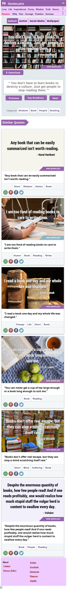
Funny (31, 9)
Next (55, 98)
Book (33, 110)
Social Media (37, 20)
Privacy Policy (10, 570)
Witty (14, 13)
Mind (26, 467)
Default (12, 20)
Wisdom (40, 9)
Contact (6, 566)
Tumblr (33, 581)
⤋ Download (13, 72)
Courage (29, 13)
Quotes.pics (16, 4)
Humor (56, 9)
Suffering (37, 467)
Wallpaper (53, 20)
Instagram (34, 572)
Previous (14, 98)
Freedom (39, 13)
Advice (39, 186)
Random (6, 13)
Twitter (33, 562)
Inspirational (20, 9)
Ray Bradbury (36, 97)
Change (20, 324)
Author (23, 20)
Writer (48, 255)
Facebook (34, 567)
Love (4, 9)
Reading (55, 110)
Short (17, 186)
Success (49, 13)
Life (10, 9)
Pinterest (34, 576)
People (43, 110)
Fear (21, 13)
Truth (48, 9)
